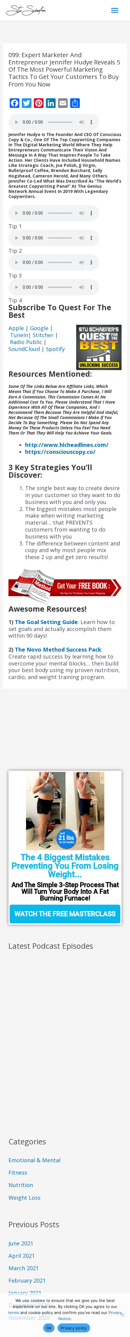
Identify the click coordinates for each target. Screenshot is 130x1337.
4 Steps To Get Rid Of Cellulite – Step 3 (57, 1003)
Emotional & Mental (34, 1160)
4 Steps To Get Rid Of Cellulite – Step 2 (57, 1022)
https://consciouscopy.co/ (60, 451)
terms (13, 1312)
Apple (16, 328)
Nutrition (20, 1185)
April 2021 (21, 1255)
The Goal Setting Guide (46, 622)
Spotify (55, 349)
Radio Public (26, 342)
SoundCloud (24, 349)
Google (40, 328)
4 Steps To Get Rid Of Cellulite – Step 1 (56, 1041)
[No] (122, 1315)
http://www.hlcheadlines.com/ (67, 444)
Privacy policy (73, 1328)
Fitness (17, 1172)
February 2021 (27, 1280)
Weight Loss (24, 1197)
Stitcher (44, 335)
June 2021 (20, 1243)
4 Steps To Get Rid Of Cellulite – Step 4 (57, 983)
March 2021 (23, 1268)
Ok (49, 1328)
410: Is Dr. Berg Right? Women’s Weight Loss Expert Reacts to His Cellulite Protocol (62, 1064)
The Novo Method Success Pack (58, 649)
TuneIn (19, 335)
